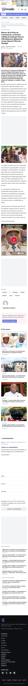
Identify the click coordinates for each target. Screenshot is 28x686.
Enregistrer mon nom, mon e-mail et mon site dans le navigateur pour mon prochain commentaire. (13, 503)
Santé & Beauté (5, 660)
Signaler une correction (10, 321)
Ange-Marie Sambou (10, 46)
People (3, 658)
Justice (11, 17)
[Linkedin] (14, 672)
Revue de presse (5, 652)
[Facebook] (2, 672)
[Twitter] (6, 672)
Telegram (4, 295)
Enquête (24, 17)
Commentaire (5, 455)
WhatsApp (15, 292)
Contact (4, 680)
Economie (4, 645)
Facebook (4, 292)
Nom (3, 476)
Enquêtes (9, 680)
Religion (3, 656)
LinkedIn (22, 292)
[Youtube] (10, 672)
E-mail (3, 484)
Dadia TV (3, 664)
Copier (10, 295)
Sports (3, 647)
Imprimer (17, 295)
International (5, 650)
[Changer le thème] (22, 9)
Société (17, 17)
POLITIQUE (4, 17)
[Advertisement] (14, 130)
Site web (3, 491)
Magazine (4, 665)
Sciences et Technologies (8, 662)
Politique (3, 654)
